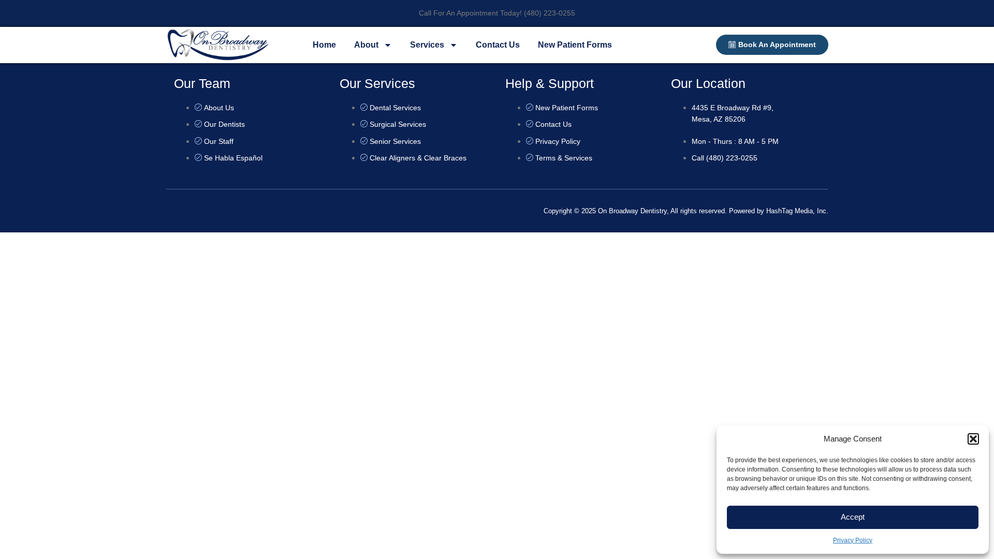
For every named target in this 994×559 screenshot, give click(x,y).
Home (324, 44)
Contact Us (498, 44)
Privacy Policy (852, 540)
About (366, 44)
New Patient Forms (575, 44)
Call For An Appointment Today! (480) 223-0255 (497, 13)
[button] (973, 439)
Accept (853, 516)
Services (427, 44)
